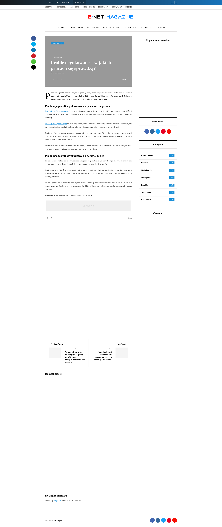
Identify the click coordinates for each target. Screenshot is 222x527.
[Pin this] (33, 55)
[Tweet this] (33, 44)
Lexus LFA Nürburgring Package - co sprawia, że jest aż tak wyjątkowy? (147, 82)
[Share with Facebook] (33, 38)
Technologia (103, 7)
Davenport (58, 521)
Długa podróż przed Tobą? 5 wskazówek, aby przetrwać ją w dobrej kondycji (168, 81)
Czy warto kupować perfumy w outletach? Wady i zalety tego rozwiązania (157, 322)
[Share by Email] (33, 67)
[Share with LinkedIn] (33, 50)
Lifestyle (48, 7)
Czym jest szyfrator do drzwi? (103, 475)
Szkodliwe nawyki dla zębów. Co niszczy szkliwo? (157, 267)
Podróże (128, 7)
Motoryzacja (117, 7)
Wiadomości (74, 7)
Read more (93, 422)
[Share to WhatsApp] (33, 61)
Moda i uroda (61, 7)
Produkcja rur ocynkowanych (56, 124)
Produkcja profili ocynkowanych (57, 111)
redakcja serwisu (58, 73)
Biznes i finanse (89, 7)
